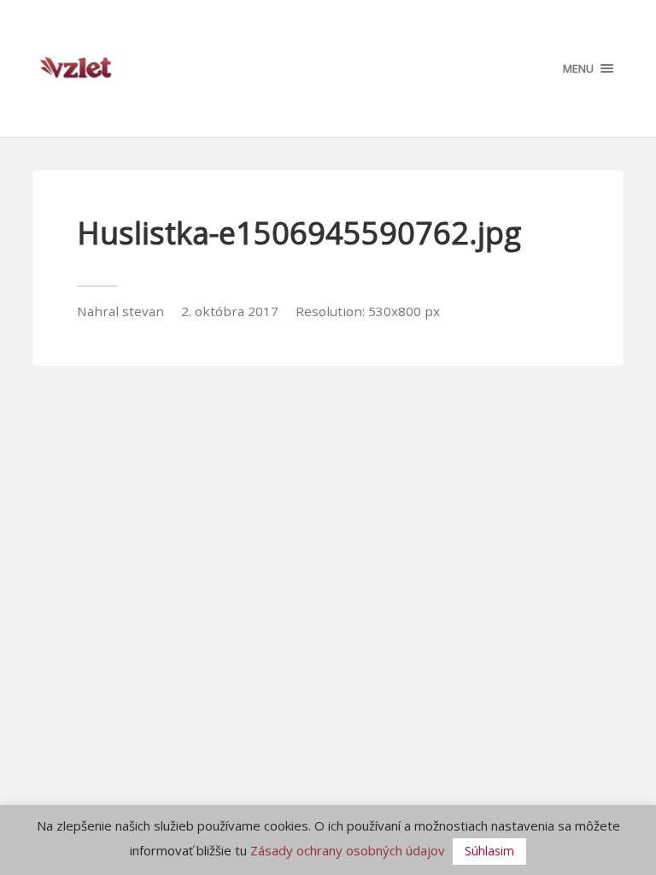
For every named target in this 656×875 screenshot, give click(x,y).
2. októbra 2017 (229, 311)
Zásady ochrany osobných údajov (347, 850)
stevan (143, 311)
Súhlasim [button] (489, 851)
